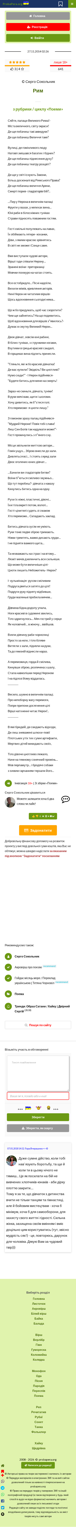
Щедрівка (38, 1448)
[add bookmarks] (2, 1473)
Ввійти (39, 37)
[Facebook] (2, 1501)
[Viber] (2, 1481)
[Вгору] (2, 1514)
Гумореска (38, 1349)
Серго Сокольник (27, 956)
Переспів (38, 1390)
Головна (39, 16)
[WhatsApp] (2, 1494)
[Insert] (28, 1108)
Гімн (39, 1344)
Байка (38, 1318)
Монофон (39, 1371)
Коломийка (39, 1354)
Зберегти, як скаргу (39, 1128)
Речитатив (38, 1412)
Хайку (39, 1443)
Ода (39, 1376)
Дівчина (13, 608)
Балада (39, 1323)
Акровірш (39, 1308)
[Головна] (2, 1465)
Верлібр (39, 1339)
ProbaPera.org (12, 3)
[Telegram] (2, 1488)
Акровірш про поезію (28, 967)
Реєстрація (39, 27)
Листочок (38, 1303)
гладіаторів (35, 191)
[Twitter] (2, 1507)
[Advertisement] (38, 904)
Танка (39, 1427)
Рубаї (39, 1417)
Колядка (39, 1359)
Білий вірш (38, 1313)
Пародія (38, 1385)
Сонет (38, 1422)
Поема (19, 994)
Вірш (38, 1334)
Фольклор (38, 1431)
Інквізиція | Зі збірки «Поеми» (36, 783)
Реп (38, 1407)
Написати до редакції (40, 1465)
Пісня (39, 1380)
